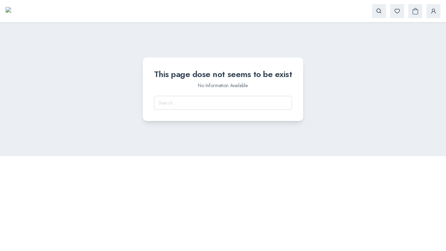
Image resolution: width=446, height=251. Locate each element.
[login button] (433, 11)
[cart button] (415, 11)
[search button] (379, 11)
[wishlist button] (397, 11)
